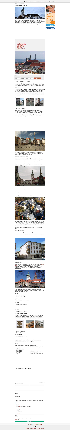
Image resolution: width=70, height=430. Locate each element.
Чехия (22, 1)
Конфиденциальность (36, 428)
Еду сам (50, 1)
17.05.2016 (16, 416)
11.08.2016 (16, 399)
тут (19, 406)
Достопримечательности (40, 1)
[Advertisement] (30, 32)
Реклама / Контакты (29, 428)
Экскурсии (46, 1)
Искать (37, 78)
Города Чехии (21, 3)
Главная (15, 1)
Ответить (18, 413)
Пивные (34, 1)
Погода (31, 424)
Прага (18, 1)
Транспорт (30, 1)
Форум (53, 1)
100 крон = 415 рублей (38, 424)
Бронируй (25, 1)
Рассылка (42, 428)
